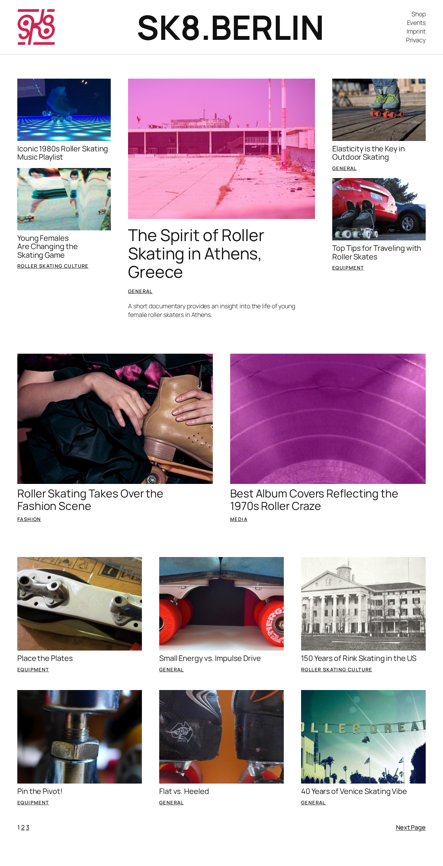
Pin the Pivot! (40, 791)
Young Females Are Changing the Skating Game (47, 246)
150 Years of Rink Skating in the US (358, 658)
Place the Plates (44, 658)
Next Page (411, 827)
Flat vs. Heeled (184, 791)
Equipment (348, 267)
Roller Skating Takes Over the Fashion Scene (90, 499)
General (140, 291)
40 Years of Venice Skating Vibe (354, 791)
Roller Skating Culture (53, 266)
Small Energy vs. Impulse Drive (210, 658)
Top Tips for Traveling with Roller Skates (376, 252)
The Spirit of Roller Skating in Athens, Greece (196, 253)
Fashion (29, 519)
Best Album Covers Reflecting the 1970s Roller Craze (314, 499)
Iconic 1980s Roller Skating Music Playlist (62, 152)
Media (238, 519)
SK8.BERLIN (230, 27)
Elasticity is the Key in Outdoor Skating (368, 152)
